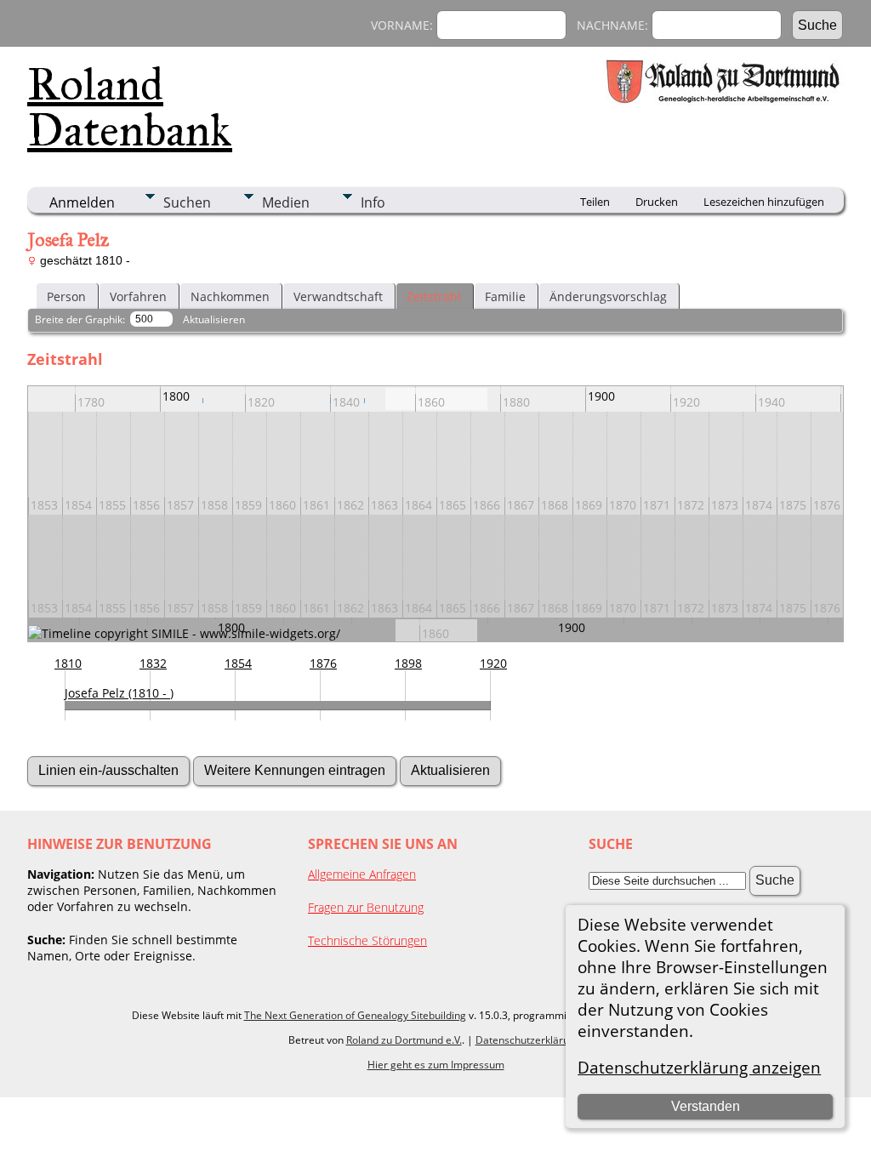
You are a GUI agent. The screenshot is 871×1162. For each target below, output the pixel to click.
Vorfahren (138, 296)
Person (66, 296)
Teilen (595, 201)
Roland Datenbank (129, 107)
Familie (505, 296)
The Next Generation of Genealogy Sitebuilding (355, 1015)
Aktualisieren (214, 319)
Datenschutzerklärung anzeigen (699, 1067)
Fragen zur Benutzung (366, 907)
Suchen (187, 202)
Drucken (656, 201)
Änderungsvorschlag (608, 296)
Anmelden (82, 202)
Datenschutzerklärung (528, 1040)
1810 (68, 663)
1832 (153, 663)
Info (373, 202)
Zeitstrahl (434, 296)
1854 (238, 663)
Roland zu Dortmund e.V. (404, 1040)
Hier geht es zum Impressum (435, 1064)
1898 (408, 663)
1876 (323, 663)
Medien (286, 202)
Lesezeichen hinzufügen (763, 201)
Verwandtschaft (338, 296)
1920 (493, 663)
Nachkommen (230, 296)
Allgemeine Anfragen (362, 874)
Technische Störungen (367, 940)
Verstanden (705, 1106)
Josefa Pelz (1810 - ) (119, 693)
